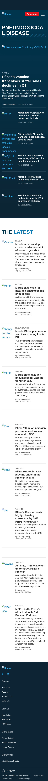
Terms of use (38, 775)
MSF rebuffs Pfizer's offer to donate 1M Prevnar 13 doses (27, 612)
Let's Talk (5, 701)
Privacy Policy (7, 779)
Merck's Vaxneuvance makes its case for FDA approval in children (30, 198)
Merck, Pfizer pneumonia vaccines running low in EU (30, 334)
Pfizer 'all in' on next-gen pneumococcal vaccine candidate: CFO (30, 431)
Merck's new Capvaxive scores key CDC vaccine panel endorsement (31, 158)
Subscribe (32, 14)
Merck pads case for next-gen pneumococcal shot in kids (30, 290)
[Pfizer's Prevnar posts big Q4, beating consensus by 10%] (5, 510)
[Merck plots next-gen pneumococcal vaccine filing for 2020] (6, 373)
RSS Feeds (6, 724)
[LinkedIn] (4, 674)
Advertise (5, 692)
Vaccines (19, 371)
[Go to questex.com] (8, 771)
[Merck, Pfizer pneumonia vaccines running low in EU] (7, 335)
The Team (6, 687)
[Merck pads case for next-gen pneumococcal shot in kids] (6, 285)
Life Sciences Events (10, 761)
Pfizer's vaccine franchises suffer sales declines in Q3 (21, 81)
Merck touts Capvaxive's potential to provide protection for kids (31, 115)
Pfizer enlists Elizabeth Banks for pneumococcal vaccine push (31, 137)
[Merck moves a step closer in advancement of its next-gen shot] (7, 242)
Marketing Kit (7, 696)
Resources (6, 719)
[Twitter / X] (9, 674)
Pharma (5, 73)
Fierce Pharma (8, 747)
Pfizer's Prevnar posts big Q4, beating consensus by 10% (28, 515)
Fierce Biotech (8, 738)
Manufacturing (22, 328)
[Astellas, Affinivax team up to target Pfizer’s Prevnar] (7, 563)
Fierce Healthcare (9, 742)
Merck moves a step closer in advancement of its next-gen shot (29, 247)
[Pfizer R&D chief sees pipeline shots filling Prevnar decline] (6, 469)
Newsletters (6, 715)
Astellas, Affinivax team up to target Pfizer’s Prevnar (29, 568)
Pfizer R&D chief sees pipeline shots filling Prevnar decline (28, 474)
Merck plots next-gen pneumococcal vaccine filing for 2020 (29, 377)
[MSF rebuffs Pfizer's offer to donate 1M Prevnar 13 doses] (7, 609)
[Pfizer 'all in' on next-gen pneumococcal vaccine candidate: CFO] (6, 426)
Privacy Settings (24, 779)
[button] (43, 14)
